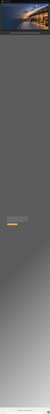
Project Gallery (43, 1)
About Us (33, 1)
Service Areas (36, 1)
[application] (24, 17)
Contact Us (47, 1)
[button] (41, 1)
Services (40, 1)
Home (30, 1)
